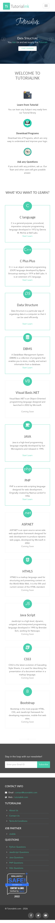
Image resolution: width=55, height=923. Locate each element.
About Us (13, 811)
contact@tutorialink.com (26, 793)
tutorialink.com (21, 797)
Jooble (12, 834)
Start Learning (27, 48)
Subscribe (43, 765)
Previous (3, 40)
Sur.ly (21, 891)
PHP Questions (16, 863)
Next (51, 40)
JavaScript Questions (19, 852)
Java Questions (16, 858)
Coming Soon (27, 412)
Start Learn (27, 236)
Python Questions (17, 847)
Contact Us (14, 816)
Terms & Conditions (18, 821)
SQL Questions (16, 868)
